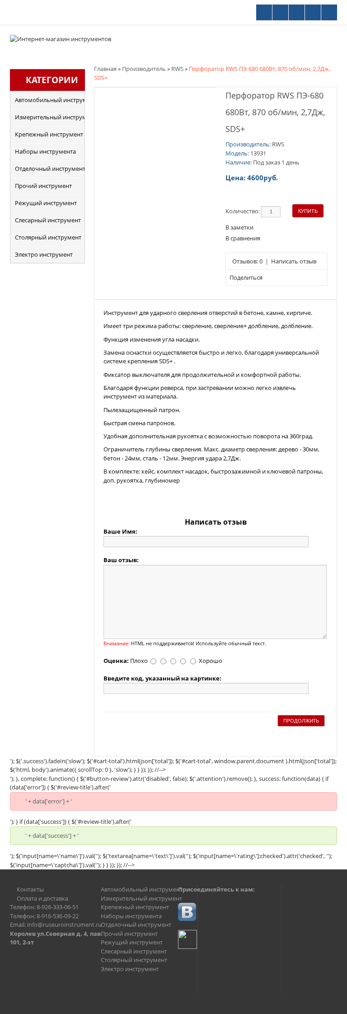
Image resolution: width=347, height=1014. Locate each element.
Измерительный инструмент (49, 117)
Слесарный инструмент (48, 220)
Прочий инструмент (43, 186)
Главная (105, 69)
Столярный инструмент (48, 237)
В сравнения (242, 238)
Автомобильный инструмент (49, 100)
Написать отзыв (293, 261)
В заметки (239, 227)
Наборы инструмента (45, 151)
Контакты (30, 889)
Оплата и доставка (42, 898)
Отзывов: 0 (247, 261)
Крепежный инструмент (49, 134)
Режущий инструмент (46, 203)
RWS (177, 69)
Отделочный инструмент (49, 168)
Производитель (144, 69)
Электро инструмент (44, 254)
